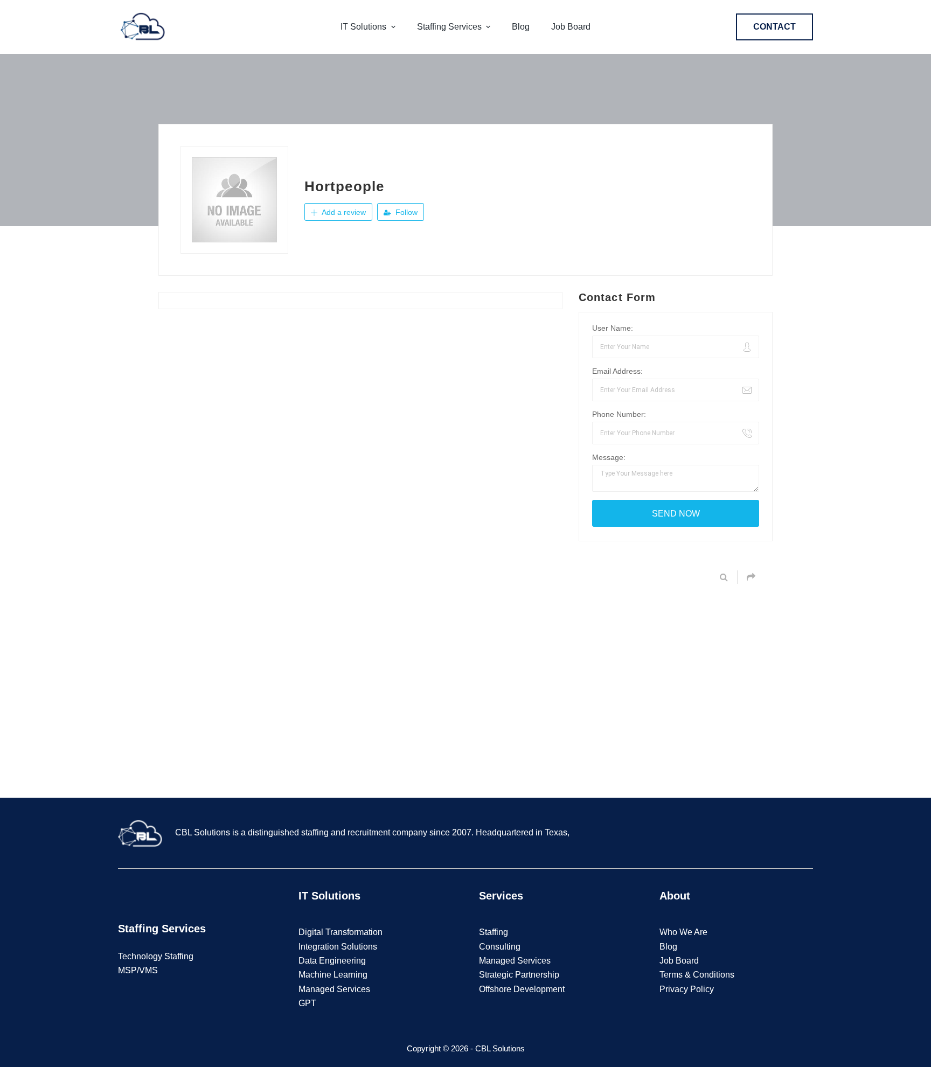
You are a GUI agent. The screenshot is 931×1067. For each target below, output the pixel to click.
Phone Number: (619, 414)
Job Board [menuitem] (570, 26)
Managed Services (334, 989)
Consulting (499, 946)
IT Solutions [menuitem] (363, 26)
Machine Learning (332, 974)
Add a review (342, 212)
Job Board (679, 960)
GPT (307, 1003)
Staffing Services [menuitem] (449, 26)
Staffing (493, 932)
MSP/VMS (138, 970)
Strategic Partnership (519, 974)
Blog (668, 946)
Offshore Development (522, 989)
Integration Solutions (337, 946)
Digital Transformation (340, 932)
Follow (405, 212)
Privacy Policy (686, 989)
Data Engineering (332, 960)
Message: (609, 457)
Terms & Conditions (696, 974)
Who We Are (683, 932)
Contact (774, 26)
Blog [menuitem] (521, 26)
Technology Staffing (155, 956)
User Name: (612, 328)
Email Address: (617, 371)
